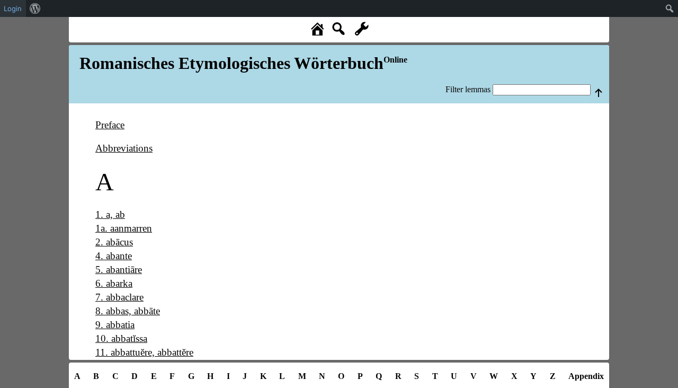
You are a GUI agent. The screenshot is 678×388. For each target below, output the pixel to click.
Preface (109, 124)
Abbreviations (124, 148)
